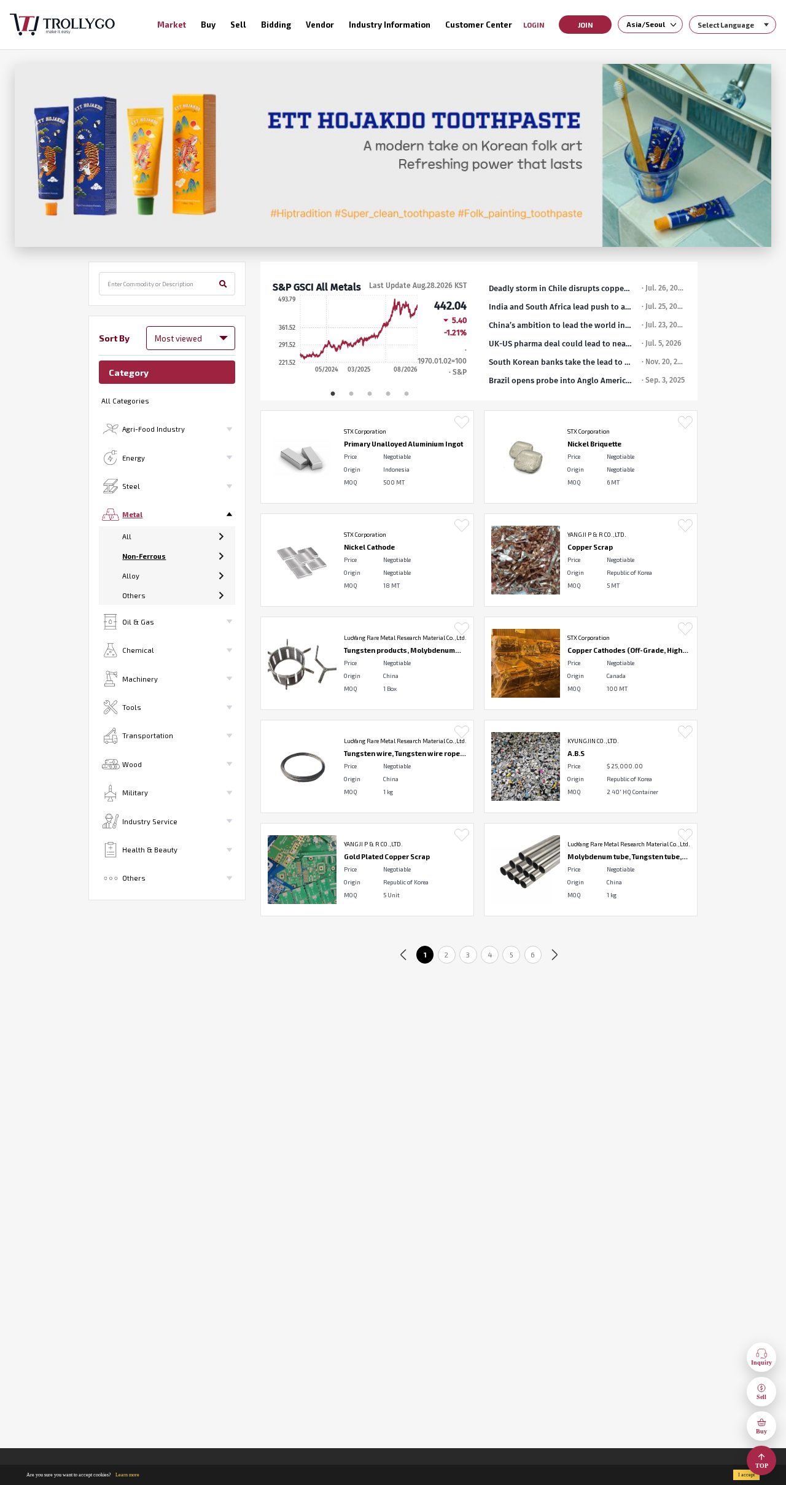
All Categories (125, 401)
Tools (131, 707)
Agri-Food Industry (153, 429)
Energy (133, 458)
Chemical (138, 650)
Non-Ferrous (144, 556)
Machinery (140, 679)
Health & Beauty (149, 850)
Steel (131, 486)
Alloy (130, 576)
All (126, 536)
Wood (132, 764)
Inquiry (761, 1362)
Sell (761, 1396)
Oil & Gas (138, 622)
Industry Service (149, 821)
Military (135, 793)
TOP (761, 1465)
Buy (761, 1431)
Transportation (147, 735)
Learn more (127, 1475)
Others (134, 595)
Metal (132, 514)
